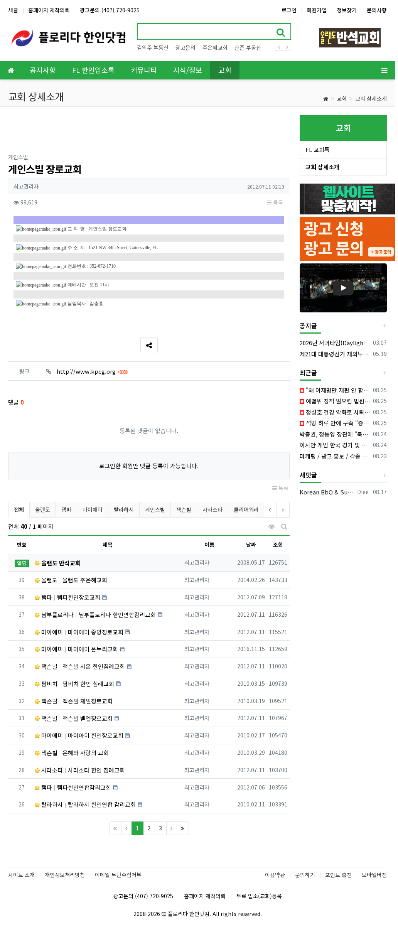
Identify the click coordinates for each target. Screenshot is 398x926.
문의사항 (377, 10)
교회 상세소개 (371, 98)
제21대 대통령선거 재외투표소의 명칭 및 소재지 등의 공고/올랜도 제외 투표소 (335, 354)
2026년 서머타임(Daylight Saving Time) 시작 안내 (335, 343)
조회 (278, 544)
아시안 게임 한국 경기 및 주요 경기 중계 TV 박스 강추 (335, 445)
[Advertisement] (148, 132)
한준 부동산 (247, 47)
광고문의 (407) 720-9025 (110, 10)
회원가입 (317, 10)
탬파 (66, 509)
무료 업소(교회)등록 (259, 896)
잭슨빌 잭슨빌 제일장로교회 (76, 701)
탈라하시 (124, 509)
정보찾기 (347, 10)
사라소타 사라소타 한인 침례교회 (82, 770)
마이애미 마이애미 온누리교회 (79, 649)
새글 (13, 10)
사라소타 (212, 509)
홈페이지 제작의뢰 (49, 10)
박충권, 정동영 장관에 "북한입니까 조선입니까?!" (335, 434)
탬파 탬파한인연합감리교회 (75, 787)
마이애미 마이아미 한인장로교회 (81, 735)
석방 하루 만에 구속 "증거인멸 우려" (337, 423)
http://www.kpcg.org (92, 371)
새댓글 (308, 474)
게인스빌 (155, 509)
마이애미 (93, 509)
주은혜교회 (215, 47)
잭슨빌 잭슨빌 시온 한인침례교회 (82, 666)
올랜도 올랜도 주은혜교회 (73, 580)
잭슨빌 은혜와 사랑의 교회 (74, 753)
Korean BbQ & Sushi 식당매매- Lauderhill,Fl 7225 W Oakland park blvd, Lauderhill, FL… (327, 492)
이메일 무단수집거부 (118, 875)
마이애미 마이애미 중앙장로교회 (81, 632)
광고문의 (185, 47)
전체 (19, 509)
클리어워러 (246, 509)
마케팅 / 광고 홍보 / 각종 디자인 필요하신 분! (335, 456)
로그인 (289, 10)
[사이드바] (384, 70)
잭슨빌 (183, 509)
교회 (342, 98)
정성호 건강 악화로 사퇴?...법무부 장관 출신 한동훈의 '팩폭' (337, 412)
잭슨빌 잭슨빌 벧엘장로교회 (76, 718)
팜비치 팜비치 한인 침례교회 (77, 684)
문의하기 (305, 875)
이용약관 (275, 875)
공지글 (308, 325)
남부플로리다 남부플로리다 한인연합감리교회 (98, 615)
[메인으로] (11, 70)
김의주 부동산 (153, 47)
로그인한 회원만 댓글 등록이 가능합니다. (149, 466)
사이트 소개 (21, 875)
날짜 (251, 544)
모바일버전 (374, 875)
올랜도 (42, 509)
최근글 (308, 372)
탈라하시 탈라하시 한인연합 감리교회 (88, 804)
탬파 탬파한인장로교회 (70, 597)
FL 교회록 (317, 149)
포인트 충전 (338, 875)
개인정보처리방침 (65, 875)
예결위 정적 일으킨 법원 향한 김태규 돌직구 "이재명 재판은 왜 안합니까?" (337, 401)
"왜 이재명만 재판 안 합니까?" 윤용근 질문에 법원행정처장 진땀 (337, 390)
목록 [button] (277, 202)
